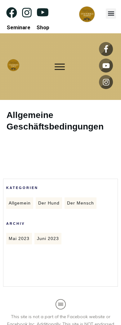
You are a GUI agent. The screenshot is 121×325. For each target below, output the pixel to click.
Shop (43, 27)
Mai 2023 (19, 238)
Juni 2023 (48, 238)
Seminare (18, 27)
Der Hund (49, 202)
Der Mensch (80, 202)
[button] (111, 13)
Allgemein (20, 202)
